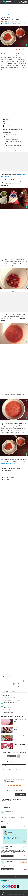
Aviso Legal (24, 891)
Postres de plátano (18, 684)
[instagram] (9, 886)
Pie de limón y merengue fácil (10, 703)
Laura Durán (7, 23)
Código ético (24, 894)
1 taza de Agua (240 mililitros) (12, 135)
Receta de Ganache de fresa (20, 721)
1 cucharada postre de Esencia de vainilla (13, 142)
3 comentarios (19, 21)
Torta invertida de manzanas (10, 705)
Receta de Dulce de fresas (19, 737)
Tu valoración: (13, 788)
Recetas (2, 15)
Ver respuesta (4, 855)
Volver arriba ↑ (14, 877)
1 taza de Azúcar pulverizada (12, 139)
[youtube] (12, 886)
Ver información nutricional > (14, 148)
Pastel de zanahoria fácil (9, 698)
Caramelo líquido (7, 707)
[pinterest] (15, 886)
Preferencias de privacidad (20, 892)
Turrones (20, 687)
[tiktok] (18, 886)
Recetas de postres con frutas (9, 463)
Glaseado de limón (7, 710)
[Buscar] (26, 2)
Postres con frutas (11, 15)
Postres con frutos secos (10, 687)
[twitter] (6, 886)
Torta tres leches (7, 695)
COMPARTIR (21, 2)
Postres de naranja (9, 681)
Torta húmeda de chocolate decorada (12, 700)
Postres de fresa (8, 684)
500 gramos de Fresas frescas (13, 146)
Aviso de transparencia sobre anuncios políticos (11, 894)
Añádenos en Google (21, 50)
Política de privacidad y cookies (8, 892)
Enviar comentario (20, 794)
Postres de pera (19, 681)
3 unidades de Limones (11, 137)
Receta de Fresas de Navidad (19, 729)
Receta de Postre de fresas (19, 745)
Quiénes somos (18, 891)
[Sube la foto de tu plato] (18, 756)
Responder (4, 826)
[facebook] (3, 886)
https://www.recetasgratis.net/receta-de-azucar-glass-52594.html (14, 838)
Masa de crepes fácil (8, 712)
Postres (6, 15)
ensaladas (10, 429)
